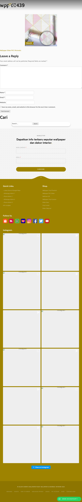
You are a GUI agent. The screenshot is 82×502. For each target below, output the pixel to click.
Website (3, 102)
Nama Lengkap (20, 147)
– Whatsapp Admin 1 (9, 193)
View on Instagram (42, 467)
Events (16, 491)
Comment (4, 65)
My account (55, 491)
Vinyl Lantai (45, 205)
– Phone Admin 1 (8, 196)
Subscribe (41, 169)
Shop (62, 491)
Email (2, 97)
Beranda (9, 491)
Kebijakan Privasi (37, 491)
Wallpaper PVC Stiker (48, 193)
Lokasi (47, 491)
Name (2, 92)
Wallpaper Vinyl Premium (49, 190)
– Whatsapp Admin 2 (9, 199)
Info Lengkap (7, 205)
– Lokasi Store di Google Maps (11, 190)
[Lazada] (23, 221)
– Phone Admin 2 (8, 202)
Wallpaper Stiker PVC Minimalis (10, 50)
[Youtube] (47, 221)
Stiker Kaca (45, 202)
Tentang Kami (70, 491)
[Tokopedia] (17, 221)
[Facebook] (35, 221)
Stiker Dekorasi (46, 208)
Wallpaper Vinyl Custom (49, 199)
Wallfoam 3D (46, 196)
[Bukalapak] (11, 221)
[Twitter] (41, 221)
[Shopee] (5, 221)
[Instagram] (29, 221)
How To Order (25, 491)
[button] (22, 252)
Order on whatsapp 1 (70, 499)
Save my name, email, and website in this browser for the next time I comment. (29, 107)
